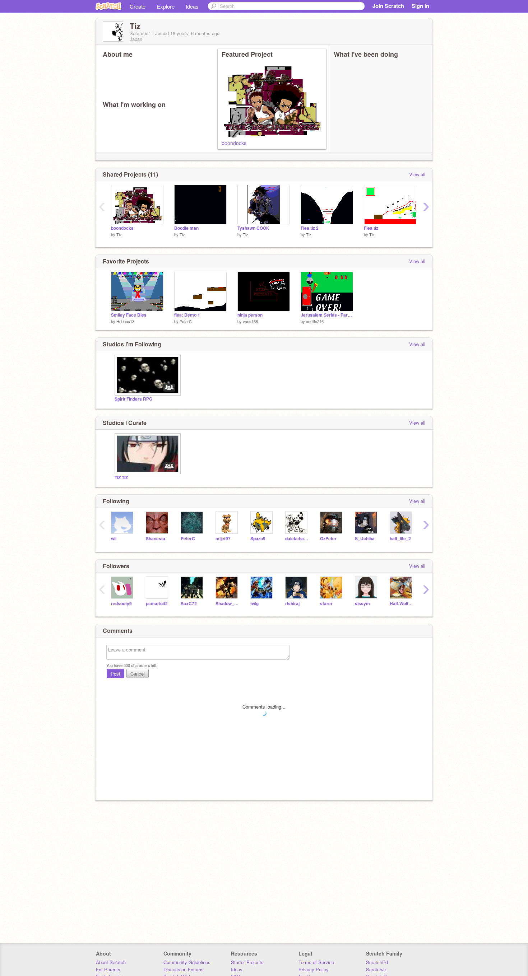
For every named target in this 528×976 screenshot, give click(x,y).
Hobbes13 (125, 321)
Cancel (137, 673)
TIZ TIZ (121, 478)
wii (113, 539)
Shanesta (155, 539)
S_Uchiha (365, 539)
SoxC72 (189, 604)
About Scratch (111, 962)
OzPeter (328, 539)
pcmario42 (157, 604)
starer (326, 604)
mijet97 (223, 539)
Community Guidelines (186, 962)
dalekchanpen (297, 539)
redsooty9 (121, 604)
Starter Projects (247, 962)
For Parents (108, 969)
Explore (166, 6)
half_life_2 (400, 539)
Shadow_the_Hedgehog (228, 604)
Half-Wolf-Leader (402, 604)
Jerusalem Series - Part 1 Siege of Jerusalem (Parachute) (327, 315)
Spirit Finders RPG (133, 399)
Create (137, 6)
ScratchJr (376, 969)
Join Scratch (388, 6)
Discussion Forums (183, 969)
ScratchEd (377, 962)
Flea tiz (371, 228)
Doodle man (186, 228)
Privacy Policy (313, 969)
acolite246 (315, 321)
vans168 (250, 321)
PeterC (186, 321)
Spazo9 (257, 539)
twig (254, 604)
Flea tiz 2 (310, 228)
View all (417, 174)
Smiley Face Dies (129, 315)
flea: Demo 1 (187, 315)
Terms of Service (316, 962)
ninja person (250, 315)
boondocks (234, 142)
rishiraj (292, 604)
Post (115, 673)
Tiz (119, 234)
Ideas (192, 6)
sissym (362, 604)
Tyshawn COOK (253, 228)
